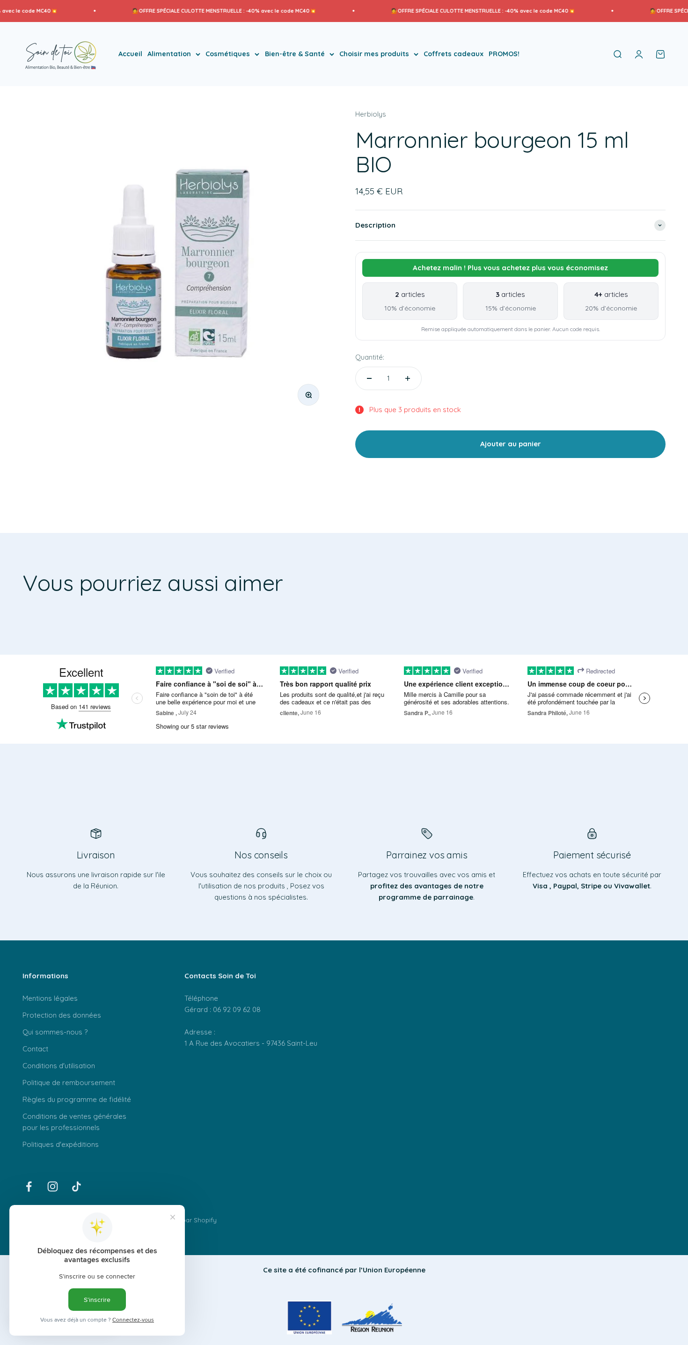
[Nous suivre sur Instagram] (52, 1186)
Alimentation (169, 54)
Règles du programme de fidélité (76, 1099)
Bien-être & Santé (295, 54)
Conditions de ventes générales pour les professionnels (74, 1122)
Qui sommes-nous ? (55, 1031)
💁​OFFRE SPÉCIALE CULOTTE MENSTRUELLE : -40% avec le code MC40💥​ (198, 10)
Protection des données (61, 1015)
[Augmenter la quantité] (407, 378)
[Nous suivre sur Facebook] (28, 1186)
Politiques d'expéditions (60, 1144)
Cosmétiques (227, 54)
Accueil (130, 54)
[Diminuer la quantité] (369, 378)
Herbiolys (370, 114)
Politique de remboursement (68, 1082)
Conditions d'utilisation (58, 1065)
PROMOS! (504, 54)
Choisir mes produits (374, 54)
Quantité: (369, 357)
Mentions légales (50, 998)
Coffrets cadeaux (453, 54)
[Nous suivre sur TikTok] (76, 1186)
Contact (35, 1048)
